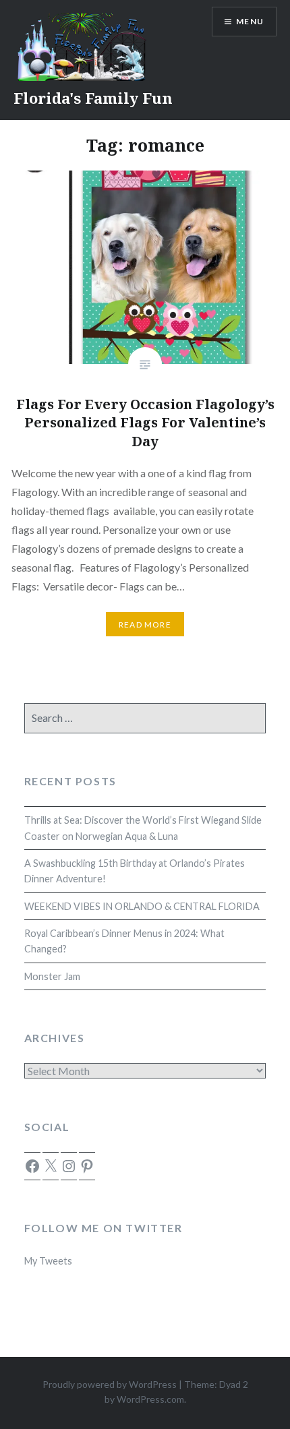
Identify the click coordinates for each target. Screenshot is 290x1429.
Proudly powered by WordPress (109, 1384)
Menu (250, 21)
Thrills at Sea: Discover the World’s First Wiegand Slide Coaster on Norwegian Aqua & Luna (143, 827)
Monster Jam (52, 976)
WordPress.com (150, 1399)
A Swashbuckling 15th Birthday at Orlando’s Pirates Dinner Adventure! (134, 870)
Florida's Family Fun (93, 98)
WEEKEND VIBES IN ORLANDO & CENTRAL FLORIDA (142, 906)
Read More (145, 624)
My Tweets (48, 1261)
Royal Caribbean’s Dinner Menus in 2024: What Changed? (124, 941)
